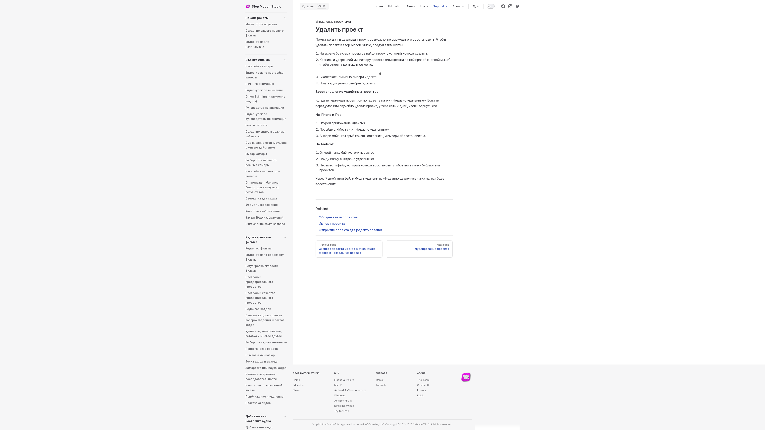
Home (296, 379)
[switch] (491, 6)
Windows (339, 395)
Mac (336, 385)
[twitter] (517, 6)
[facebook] (503, 6)
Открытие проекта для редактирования (350, 230)
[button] (266, 18)
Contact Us (423, 385)
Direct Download (344, 405)
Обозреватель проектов (338, 217)
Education (298, 385)
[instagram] (510, 6)
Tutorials (381, 385)
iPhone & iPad (342, 379)
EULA (420, 395)
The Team (423, 379)
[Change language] (476, 6)
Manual (380, 379)
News (296, 390)
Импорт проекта (332, 224)
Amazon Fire (341, 400)
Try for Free (341, 410)
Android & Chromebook (348, 390)
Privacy (421, 390)
